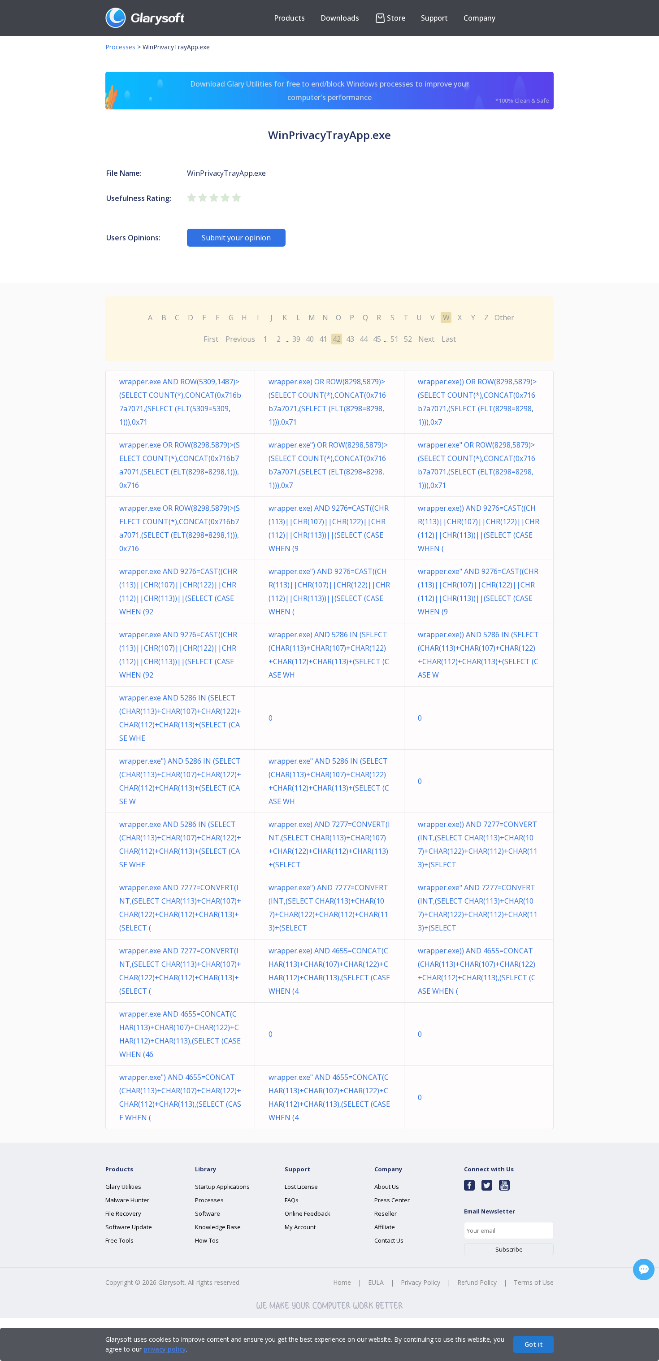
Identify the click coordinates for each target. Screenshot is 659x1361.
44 (364, 339)
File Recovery (123, 1213)
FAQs (292, 1200)
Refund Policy (477, 1282)
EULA (376, 1282)
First (211, 339)
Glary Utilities (123, 1187)
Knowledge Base (218, 1227)
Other (504, 317)
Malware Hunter (127, 1200)
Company (479, 18)
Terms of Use (534, 1282)
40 (310, 339)
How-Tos (207, 1240)
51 (394, 339)
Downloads (340, 18)
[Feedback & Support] (644, 1269)
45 (377, 339)
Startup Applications (222, 1187)
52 (408, 339)
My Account (300, 1227)
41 (323, 339)
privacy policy (164, 1349)
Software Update (128, 1227)
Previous (240, 339)
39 (296, 339)
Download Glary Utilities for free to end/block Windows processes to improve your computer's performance (369, 91)
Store (396, 18)
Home (342, 1282)
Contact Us (388, 1240)
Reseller (385, 1213)
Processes (120, 47)
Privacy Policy (420, 1282)
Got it (534, 1344)
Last (449, 339)
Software (207, 1213)
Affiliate (384, 1227)
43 (350, 339)
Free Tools (119, 1240)
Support (434, 18)
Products (289, 18)
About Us (386, 1187)
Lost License (301, 1187)
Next (426, 339)
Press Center (392, 1200)
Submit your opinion (236, 238)
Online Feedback (307, 1213)
